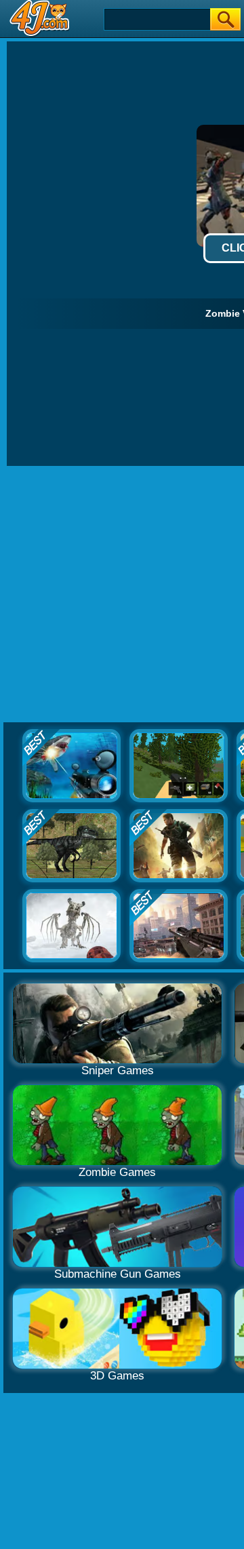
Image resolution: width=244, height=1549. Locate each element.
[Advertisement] (122, 595)
